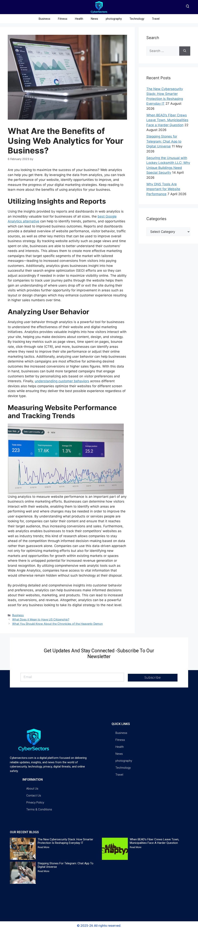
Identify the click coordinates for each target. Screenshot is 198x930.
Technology (137, 18)
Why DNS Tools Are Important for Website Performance (163, 189)
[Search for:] (162, 51)
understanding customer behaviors (62, 381)
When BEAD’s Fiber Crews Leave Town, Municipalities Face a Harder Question (167, 120)
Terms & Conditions (39, 809)
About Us (32, 788)
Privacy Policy (35, 802)
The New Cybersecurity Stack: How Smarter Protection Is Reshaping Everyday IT (65, 841)
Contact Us (33, 795)
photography (114, 18)
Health (79, 18)
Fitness (62, 18)
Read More (43, 847)
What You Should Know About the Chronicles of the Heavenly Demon (57, 623)
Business (44, 18)
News (94, 18)
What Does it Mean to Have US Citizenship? (40, 619)
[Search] (184, 51)
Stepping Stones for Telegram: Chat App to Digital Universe (163, 141)
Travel (156, 18)
